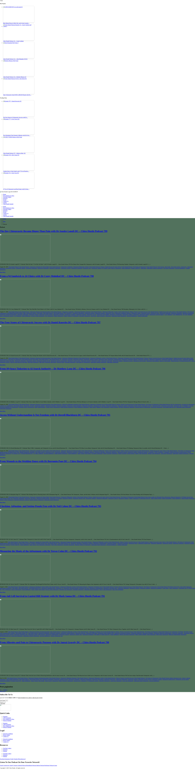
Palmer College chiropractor (6, 499)
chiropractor (136, 314)
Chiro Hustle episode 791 (21, 633)
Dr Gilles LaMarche (38, 453)
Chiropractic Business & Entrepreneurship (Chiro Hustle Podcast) (45, 311)
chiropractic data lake (80, 633)
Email (1, 702)
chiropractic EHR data (91, 633)
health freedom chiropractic (67, 407)
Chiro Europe (160, 267)
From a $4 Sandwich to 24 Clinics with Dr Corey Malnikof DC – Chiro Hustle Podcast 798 (47, 276)
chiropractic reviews (147, 405)
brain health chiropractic (186, 587)
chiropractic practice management (59, 361)
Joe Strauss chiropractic (97, 453)
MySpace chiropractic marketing (126, 407)
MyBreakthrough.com (5, 636)
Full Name (2, 700)
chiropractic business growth (61, 679)
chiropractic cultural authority (68, 633)
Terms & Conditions (8, 733)
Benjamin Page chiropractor (163, 497)
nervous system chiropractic (37, 316)
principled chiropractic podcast (21, 499)
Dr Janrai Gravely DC (15, 681)
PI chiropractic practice (92, 681)
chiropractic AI (59, 588)
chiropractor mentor (144, 314)
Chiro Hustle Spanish (8, 204)
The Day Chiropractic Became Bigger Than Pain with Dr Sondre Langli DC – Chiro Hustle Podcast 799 (53, 231)
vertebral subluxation (142, 316)
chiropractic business (100, 313)
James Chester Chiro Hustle (84, 453)
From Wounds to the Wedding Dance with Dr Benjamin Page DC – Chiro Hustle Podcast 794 (48, 461)
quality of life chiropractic (141, 453)
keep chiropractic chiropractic (43, 544)
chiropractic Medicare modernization (162, 633)
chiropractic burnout (89, 313)
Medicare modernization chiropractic (177, 634)
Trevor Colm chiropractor (105, 589)
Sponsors (5, 198)
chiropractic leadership (31, 268)
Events (4, 199)
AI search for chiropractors (188, 404)
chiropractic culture (135, 313)
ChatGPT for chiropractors (6, 405)
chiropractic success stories (182, 679)
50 (4, 690)
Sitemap (5, 751)
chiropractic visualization (116, 314)
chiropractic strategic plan (76, 634)
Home (4, 194)
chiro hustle (167, 267)
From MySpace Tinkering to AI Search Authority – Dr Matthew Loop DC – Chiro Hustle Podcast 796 (52, 368)
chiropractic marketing (176, 313)
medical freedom (114, 407)
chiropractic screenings (70, 314)
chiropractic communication (114, 359)
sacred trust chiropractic (156, 407)
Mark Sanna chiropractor (162, 634)
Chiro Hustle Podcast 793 (64, 543)
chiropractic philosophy (54, 268)
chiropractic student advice (168, 679)
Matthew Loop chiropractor (103, 407)
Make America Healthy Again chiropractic (145, 634)
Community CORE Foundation (155, 452)
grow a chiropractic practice (6, 316)
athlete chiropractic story (176, 678)
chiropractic (184, 267)
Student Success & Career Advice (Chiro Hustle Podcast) (118, 267)
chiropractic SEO (156, 405)
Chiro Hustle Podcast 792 (34, 588)
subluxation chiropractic (112, 362)
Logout (5, 202)
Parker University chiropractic (110, 453)
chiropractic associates (67, 359)
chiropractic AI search (29, 405)
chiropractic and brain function (71, 588)
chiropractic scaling (96, 361)
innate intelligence (126, 268)
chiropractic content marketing (74, 405)
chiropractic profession (76, 268)
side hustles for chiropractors (83, 362)
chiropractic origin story (109, 679)
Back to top (3, 691)
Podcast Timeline (7, 720)
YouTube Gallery (7, 197)
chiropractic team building (103, 314)
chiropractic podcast (33, 314)
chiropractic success (91, 314)
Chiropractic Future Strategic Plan (105, 633)
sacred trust (93, 316)
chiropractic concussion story (110, 588)
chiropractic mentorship (43, 268)
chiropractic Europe (10, 268)
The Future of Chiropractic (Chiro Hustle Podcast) (145, 267)
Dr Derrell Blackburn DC (26, 453)
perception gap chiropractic (65, 589)
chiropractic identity (20, 268)
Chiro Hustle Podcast (13, 267)
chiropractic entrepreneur (155, 359)
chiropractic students (96, 268)
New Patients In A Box (8, 195)
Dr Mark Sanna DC (105, 634)
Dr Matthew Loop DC (188, 405)
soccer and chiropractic (127, 681)
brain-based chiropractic (6, 588)
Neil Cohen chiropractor (57, 544)
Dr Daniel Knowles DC (185, 361)
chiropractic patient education (7, 361)
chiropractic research (134, 588)
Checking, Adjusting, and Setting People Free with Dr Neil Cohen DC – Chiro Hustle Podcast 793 (50, 506)
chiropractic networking (97, 679)
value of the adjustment (117, 589)
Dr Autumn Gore (16, 453)
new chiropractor (49, 316)
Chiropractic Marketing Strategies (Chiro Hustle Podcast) (87, 311)
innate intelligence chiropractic (81, 407)
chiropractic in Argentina (56, 498)
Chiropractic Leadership (66, 267)
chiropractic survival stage (139, 361)
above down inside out (150, 497)
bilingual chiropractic (176, 497)
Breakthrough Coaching (9, 633)
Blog (4, 221)
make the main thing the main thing (18, 362)
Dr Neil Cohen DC (15, 544)
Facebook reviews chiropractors (26, 407)
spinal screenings (101, 316)
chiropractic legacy (177, 359)
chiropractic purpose (86, 361)
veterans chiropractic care (56, 636)
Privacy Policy (6, 735)
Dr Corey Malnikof (187, 314)
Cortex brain (165, 588)
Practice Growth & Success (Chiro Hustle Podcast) (146, 311)
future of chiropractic (116, 268)
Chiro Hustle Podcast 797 (55, 359)
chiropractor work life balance (156, 314)
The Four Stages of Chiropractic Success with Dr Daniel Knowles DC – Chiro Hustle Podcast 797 (50, 322)
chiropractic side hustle (106, 361)
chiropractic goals (154, 313)
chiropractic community (74, 679)
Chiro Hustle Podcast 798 (59, 313)
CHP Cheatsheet (7, 718)
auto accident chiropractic (12, 679)
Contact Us (5, 201)
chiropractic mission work (79, 498)
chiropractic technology (156, 588)
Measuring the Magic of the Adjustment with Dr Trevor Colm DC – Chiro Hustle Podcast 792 (48, 551)
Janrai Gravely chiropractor (51, 681)
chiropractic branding (50, 405)
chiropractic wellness (127, 314)
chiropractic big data (84, 588)
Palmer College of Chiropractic (71, 316)
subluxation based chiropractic (119, 316)
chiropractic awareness (71, 452)
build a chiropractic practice (29, 313)
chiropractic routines (157, 679)
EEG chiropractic (6, 589)
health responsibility (167, 498)
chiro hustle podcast (175, 267)
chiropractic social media (167, 405)
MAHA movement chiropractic (127, 634)
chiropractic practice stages (73, 361)
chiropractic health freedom (42, 498)
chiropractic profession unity (21, 634)
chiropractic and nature (30, 498)
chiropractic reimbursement (51, 634)
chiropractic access (49, 452)
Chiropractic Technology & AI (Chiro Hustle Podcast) (131, 358)
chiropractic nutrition (91, 498)
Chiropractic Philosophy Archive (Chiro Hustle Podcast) (86, 267)
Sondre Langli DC (135, 268)
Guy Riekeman (17, 316)
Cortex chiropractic (173, 588)
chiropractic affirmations (78, 313)
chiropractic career (109, 313)
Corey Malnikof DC (177, 314)
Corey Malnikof (168, 314)
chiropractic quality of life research (36, 634)
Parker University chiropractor (66, 681)
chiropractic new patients (99, 405)
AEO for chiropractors (175, 404)
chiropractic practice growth (45, 314)
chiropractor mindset (5, 681)
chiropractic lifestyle (67, 498)
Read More (2, 272)
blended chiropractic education (27, 452)
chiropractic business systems (91, 359)
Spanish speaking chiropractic (36, 499)
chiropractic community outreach (123, 313)
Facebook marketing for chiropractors (9, 407)
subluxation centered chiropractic (155, 268)
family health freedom (40, 407)
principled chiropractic (84, 316)
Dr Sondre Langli (106, 268)
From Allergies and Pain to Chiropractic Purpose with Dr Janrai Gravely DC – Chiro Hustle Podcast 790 (54, 642)
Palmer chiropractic (58, 316)
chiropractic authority (40, 405)
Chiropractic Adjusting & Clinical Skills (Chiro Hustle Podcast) (45, 267)
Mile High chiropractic (33, 362)
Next (6, 690)
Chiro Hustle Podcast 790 (35, 679)
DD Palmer (97, 634)
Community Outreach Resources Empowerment (175, 452)
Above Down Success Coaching (27, 543)
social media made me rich (169, 407)
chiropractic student (132, 452)
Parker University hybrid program (126, 453)
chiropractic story (87, 268)
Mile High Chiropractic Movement (47, 362)
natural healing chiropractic (187, 498)
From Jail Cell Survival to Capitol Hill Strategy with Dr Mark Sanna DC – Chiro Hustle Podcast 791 (52, 596)
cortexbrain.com (182, 588)
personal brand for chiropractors (142, 407)
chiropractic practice (66, 268)
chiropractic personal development (8, 314)
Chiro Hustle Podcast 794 (6, 498)
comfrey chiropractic (134, 498)
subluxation (143, 268)
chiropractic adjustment (60, 452)
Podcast (102, 267)
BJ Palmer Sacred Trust (13, 452)
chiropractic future (145, 313)
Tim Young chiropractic (169, 268)
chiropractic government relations (122, 633)
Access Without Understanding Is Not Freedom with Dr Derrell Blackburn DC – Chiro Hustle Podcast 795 (55, 414)
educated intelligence (49, 453)
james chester (92, 407)
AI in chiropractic (173, 631)
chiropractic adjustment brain (48, 588)
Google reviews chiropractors (53, 407)
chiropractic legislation (147, 633)
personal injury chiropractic (80, 681)
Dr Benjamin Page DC (144, 498)
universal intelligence (180, 268)
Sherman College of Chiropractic (83, 544)
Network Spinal (60, 362)
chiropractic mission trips (144, 543)
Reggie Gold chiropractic (154, 453)
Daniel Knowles (175, 361)
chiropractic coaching (87, 543)
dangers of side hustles (165, 361)
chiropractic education (143, 359)
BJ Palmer (20, 313)
